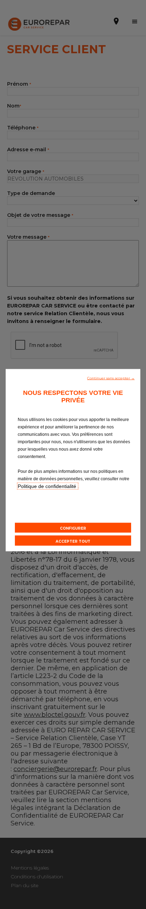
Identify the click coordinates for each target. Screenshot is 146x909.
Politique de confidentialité (48, 486)
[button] (111, 377)
